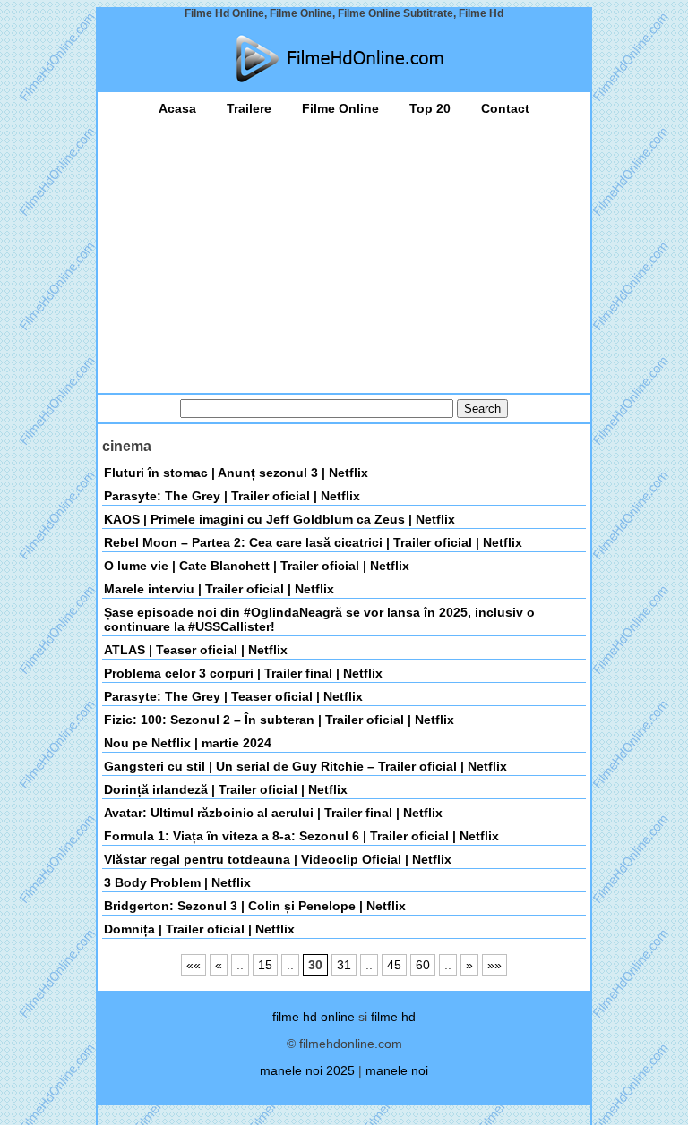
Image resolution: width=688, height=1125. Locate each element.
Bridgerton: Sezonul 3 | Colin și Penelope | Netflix (255, 906)
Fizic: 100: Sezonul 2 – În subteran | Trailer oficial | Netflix (279, 719)
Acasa (177, 108)
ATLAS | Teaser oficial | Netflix (196, 650)
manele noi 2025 (307, 1070)
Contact (505, 108)
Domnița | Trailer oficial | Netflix (199, 929)
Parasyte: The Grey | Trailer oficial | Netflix (232, 496)
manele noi (397, 1070)
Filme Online (340, 108)
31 (344, 965)
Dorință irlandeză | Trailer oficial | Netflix (226, 789)
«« (193, 965)
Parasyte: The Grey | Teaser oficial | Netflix (233, 696)
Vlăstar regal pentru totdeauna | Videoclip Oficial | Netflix (278, 859)
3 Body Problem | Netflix (177, 882)
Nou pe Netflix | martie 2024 (187, 743)
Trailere (249, 108)
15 (265, 965)
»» (494, 965)
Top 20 (430, 108)
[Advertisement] (344, 249)
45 (394, 965)
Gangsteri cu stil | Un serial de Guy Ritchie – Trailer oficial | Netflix (305, 766)
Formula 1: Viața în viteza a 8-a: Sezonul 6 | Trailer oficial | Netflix (301, 836)
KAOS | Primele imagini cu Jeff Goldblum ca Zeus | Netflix (279, 519)
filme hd (393, 1017)
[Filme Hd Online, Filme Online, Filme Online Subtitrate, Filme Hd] (344, 58)
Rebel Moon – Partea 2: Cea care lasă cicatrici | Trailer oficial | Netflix (313, 542)
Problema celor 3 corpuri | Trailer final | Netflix (243, 673)
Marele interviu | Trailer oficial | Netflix (219, 589)
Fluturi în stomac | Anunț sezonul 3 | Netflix (236, 472)
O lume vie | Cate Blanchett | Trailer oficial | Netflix (256, 565)
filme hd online (313, 1017)
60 (423, 965)
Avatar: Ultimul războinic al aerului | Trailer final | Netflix (273, 812)
